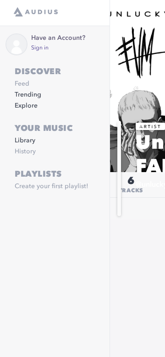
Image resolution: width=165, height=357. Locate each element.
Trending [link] (28, 95)
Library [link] (25, 140)
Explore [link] (26, 106)
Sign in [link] (40, 48)
